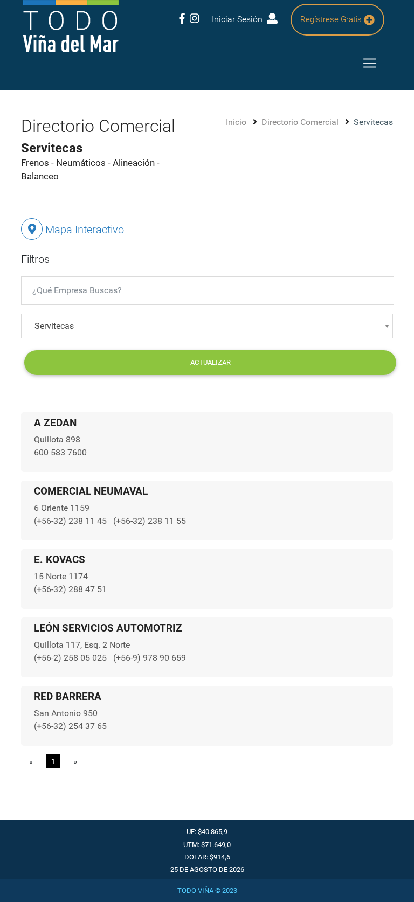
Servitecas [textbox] (54, 326)
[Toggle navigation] (369, 63)
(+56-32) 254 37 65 (70, 726)
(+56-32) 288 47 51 (70, 589)
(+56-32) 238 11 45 (71, 521)
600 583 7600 (60, 452)
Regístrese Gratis (332, 19)
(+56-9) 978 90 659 (149, 658)
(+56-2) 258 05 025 (71, 658)
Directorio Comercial (301, 122)
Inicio (237, 122)
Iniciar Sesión (239, 19)
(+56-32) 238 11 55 (149, 521)
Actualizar (210, 362)
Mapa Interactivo (83, 229)
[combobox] (207, 326)
